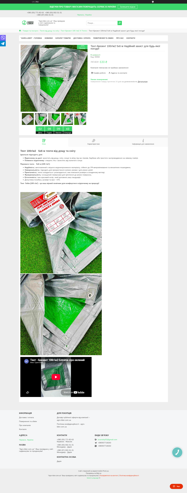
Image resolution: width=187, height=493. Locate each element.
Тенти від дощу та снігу (49, 31)
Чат (178, 486)
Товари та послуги (30, 31)
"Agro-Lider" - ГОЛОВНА (31, 38)
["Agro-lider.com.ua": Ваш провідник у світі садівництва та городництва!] (28, 23)
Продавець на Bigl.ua (93, 473)
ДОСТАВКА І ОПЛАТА (81, 38)
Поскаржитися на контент (109, 475)
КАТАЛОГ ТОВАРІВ (63, 38)
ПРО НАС (120, 38)
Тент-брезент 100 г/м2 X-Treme (74, 31)
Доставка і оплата (26, 417)
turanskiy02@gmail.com (107, 440)
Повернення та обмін (28, 421)
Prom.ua (106, 471)
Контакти (22, 429)
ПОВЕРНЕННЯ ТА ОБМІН (103, 38)
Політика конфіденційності (129, 475)
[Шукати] (120, 23)
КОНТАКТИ (130, 38)
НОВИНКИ (49, 38)
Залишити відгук (127, 7)
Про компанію (25, 425)
